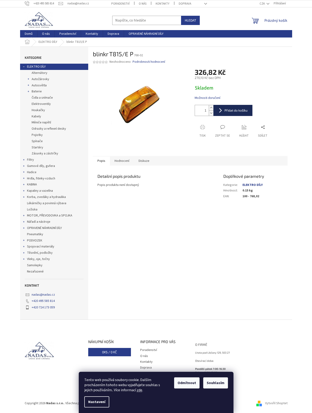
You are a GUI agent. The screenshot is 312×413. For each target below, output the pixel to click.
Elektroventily (41, 104)
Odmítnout (187, 382)
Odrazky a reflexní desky (49, 128)
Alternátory (39, 73)
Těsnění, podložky (40, 252)
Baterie (37, 91)
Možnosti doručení (207, 98)
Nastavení (96, 401)
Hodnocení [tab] (122, 161)
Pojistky (37, 135)
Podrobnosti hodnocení (149, 62)
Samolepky (34, 265)
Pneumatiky (35, 234)
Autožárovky (40, 79)
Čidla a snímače (42, 97)
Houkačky (38, 110)
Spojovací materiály (40, 246)
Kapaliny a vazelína (40, 190)
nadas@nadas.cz (43, 294)
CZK (263, 4)
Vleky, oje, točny (38, 259)
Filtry (30, 159)
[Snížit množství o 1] (211, 113)
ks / (109, 352)
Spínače (37, 141)
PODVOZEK (34, 240)
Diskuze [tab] (144, 161)
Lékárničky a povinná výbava (46, 203)
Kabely (36, 116)
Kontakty (163, 4)
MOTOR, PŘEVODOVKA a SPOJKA (49, 215)
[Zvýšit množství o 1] (211, 107)
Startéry (37, 147)
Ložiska (32, 209)
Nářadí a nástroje (38, 221)
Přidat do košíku (236, 110)
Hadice (31, 172)
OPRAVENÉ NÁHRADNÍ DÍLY (44, 228)
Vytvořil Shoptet (276, 403)
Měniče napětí (41, 122)
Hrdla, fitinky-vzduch (41, 178)
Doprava (185, 4)
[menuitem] (28, 34)
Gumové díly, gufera (41, 166)
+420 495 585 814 (43, 301)
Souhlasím (215, 382)
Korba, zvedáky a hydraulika (46, 197)
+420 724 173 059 (43, 307)
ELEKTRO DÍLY (36, 66)
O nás (142, 4)
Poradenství (120, 4)
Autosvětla (39, 85)
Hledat (190, 20)
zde (139, 390)
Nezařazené (35, 271)
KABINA (32, 184)
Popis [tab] (101, 161)
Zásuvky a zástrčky (45, 153)
